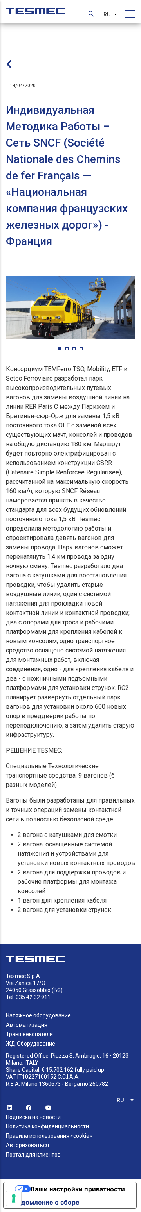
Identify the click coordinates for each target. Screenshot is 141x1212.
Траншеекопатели (29, 1034)
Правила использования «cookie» (49, 1136)
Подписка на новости (33, 1117)
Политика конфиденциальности (47, 1126)
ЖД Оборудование (30, 1043)
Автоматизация (26, 1025)
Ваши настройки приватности (78, 1189)
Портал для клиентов (33, 1154)
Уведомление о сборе (45, 1202)
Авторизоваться (27, 1145)
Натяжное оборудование (38, 1015)
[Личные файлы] (35, 7)
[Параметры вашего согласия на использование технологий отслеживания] (13, 1198)
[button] (59, 348)
